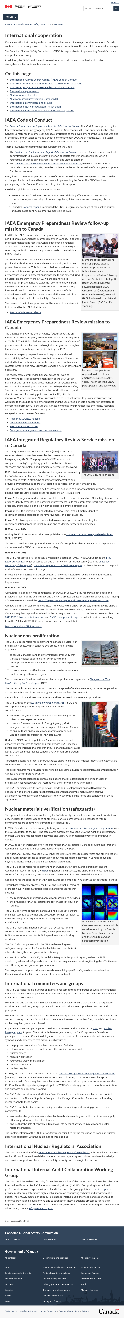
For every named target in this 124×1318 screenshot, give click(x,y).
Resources (58, 24)
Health (8, 1295)
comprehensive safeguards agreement (91, 828)
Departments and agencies (55, 1258)
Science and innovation (91, 1267)
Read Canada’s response (24, 426)
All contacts (10, 1258)
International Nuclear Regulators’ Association (35, 106)
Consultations (49, 1239)
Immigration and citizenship (18, 1273)
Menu (10, 17)
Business (9, 1284)
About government (89, 1258)
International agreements (24, 91)
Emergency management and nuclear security (36, 430)
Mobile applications (29, 1311)
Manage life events (89, 1290)
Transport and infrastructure (56, 1290)
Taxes (7, 1301)
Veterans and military (91, 1278)
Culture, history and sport (55, 1278)
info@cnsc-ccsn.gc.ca (41, 1208)
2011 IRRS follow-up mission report (24, 617)
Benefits (9, 1290)
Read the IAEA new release (25, 418)
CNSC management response (66, 617)
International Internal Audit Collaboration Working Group (42, 110)
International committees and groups (31, 102)
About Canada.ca (48, 1311)
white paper (101, 1189)
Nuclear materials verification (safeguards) (34, 99)
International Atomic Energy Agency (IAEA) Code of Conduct (43, 79)
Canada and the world (53, 1295)
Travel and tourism (13, 1278)
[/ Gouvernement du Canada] (23, 7)
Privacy (85, 1311)
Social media (11, 1311)
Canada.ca (10, 24)
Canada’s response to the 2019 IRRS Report (58, 565)
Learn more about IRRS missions (23, 626)
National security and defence (56, 1273)
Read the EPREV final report (25, 422)
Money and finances (52, 1301)
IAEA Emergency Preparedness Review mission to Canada (42, 87)
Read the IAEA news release (25, 312)
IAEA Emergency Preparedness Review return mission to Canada (46, 83)
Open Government (89, 1239)
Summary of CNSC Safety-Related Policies (89, 534)
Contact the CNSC (13, 1239)
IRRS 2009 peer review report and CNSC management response (73, 600)
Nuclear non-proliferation (24, 95)
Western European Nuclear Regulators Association (87, 1073)
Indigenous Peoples (90, 1273)
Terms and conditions (69, 1311)
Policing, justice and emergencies (58, 1284)
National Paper (31, 207)
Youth (83, 1284)
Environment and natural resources (59, 1267)
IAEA (95, 1028)
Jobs (7, 1267)
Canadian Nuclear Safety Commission (34, 24)
